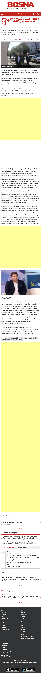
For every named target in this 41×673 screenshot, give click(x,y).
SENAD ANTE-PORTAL (26, 636)
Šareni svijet (24, 633)
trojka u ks (23, 338)
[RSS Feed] (2, 656)
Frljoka (22, 631)
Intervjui (3, 614)
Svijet (3, 625)
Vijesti (3, 611)
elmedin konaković (8, 340)
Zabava (22, 629)
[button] (37, 44)
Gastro (22, 616)
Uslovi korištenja (6, 651)
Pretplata (4, 645)
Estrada (22, 627)
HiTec (22, 618)
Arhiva (3, 642)
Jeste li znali (24, 609)
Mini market (5, 629)
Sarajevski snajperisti (27, 638)
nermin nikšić (32, 338)
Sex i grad (23, 623)
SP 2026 (22, 635)
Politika (3, 612)
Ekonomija (4, 618)
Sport (3, 620)
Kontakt (3, 647)
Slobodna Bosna (21, 665)
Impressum (4, 649)
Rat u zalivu (4, 609)
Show (22, 622)
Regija (3, 622)
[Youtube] (10, 656)
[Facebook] (4, 656)
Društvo (3, 627)
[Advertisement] (20, 119)
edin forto (19, 340)
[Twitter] (7, 656)
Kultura (22, 612)
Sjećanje (23, 611)
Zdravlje (23, 614)
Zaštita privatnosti (6, 653)
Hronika (3, 616)
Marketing (4, 643)
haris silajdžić (13, 338)
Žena (22, 625)
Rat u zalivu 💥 (18, 14)
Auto (21, 620)
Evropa (3, 623)
